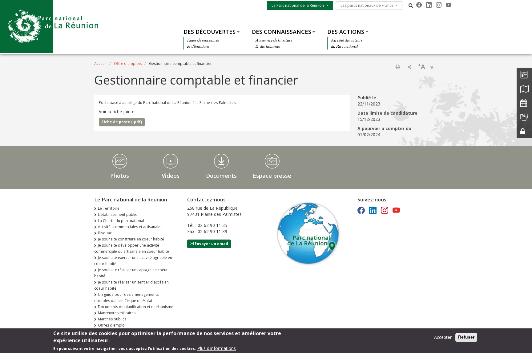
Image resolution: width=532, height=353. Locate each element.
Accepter (443, 337)
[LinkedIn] (429, 5)
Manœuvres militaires (116, 312)
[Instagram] (438, 5)
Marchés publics (112, 319)
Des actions (345, 31)
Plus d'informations (216, 348)
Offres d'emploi (112, 325)
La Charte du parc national (121, 220)
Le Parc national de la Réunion (298, 5)
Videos (170, 175)
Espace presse (272, 175)
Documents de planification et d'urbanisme (135, 306)
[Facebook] (419, 5)
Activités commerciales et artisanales (130, 226)
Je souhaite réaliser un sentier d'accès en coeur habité (131, 285)
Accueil (100, 63)
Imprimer (398, 67)
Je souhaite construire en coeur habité (131, 239)
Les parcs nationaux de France (367, 5)
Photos (119, 175)
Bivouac (105, 233)
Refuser (466, 337)
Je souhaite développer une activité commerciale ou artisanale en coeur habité (131, 248)
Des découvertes (209, 31)
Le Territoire (108, 208)
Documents (221, 175)
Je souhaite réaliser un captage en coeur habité (131, 273)
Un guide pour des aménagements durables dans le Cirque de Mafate (126, 297)
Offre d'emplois (128, 63)
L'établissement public (117, 214)
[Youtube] (448, 5)
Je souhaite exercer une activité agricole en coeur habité (133, 260)
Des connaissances (281, 31)
